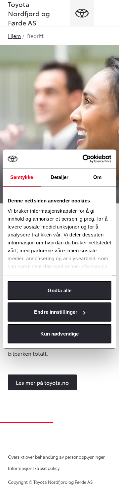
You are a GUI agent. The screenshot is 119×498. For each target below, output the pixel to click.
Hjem (14, 35)
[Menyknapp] (106, 13)
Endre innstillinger (55, 312)
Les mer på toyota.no (42, 382)
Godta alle (59, 290)
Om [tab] (97, 177)
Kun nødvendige (59, 333)
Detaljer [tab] (60, 177)
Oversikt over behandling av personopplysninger (56, 457)
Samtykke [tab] (21, 177)
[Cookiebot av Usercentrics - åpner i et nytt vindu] (84, 159)
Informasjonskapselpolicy (34, 468)
